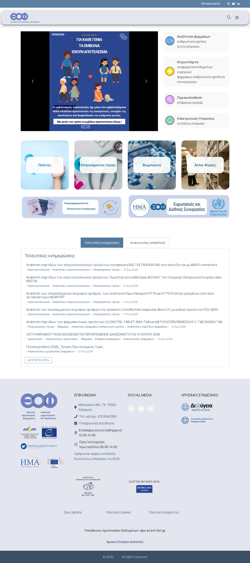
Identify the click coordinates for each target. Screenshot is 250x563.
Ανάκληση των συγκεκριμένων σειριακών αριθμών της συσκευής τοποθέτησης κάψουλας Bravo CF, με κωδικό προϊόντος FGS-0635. (122, 309)
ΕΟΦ (117, 557)
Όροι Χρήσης (73, 512)
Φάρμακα (62, 326)
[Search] (229, 17)
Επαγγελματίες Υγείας (106, 269)
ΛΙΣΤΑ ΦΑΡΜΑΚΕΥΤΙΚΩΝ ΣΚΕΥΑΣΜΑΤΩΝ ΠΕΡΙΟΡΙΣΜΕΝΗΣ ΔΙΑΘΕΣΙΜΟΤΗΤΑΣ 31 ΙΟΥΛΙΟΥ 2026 (93, 334)
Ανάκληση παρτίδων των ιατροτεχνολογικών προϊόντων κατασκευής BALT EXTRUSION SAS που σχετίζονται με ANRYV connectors (121, 265)
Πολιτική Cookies (118, 512)
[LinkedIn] (150, 408)
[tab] (102, 242)
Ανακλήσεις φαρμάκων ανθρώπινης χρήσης (98, 326)
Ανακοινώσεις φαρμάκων (139, 339)
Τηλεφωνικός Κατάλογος (97, 423)
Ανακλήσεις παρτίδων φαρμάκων (147, 326)
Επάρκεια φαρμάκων (107, 339)
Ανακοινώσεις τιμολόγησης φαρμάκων (51, 351)
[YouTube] (141, 408)
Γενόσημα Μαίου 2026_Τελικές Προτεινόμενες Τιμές (64, 347)
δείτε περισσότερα (38, 360)
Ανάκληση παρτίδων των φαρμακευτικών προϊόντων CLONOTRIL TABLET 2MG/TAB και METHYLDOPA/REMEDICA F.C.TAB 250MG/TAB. (124, 322)
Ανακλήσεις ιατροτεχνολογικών (71, 269)
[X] (131, 408)
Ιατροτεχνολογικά (38, 269)
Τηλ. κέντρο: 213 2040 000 (97, 416)
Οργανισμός (35, 339)
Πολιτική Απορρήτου (164, 512)
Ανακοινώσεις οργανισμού (62, 339)
